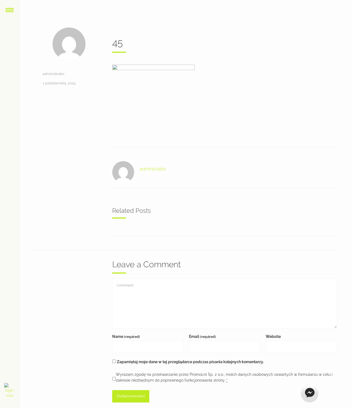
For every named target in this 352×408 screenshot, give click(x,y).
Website (273, 336)
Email (202, 336)
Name (126, 336)
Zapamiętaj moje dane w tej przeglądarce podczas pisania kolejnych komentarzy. (190, 362)
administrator (54, 74)
